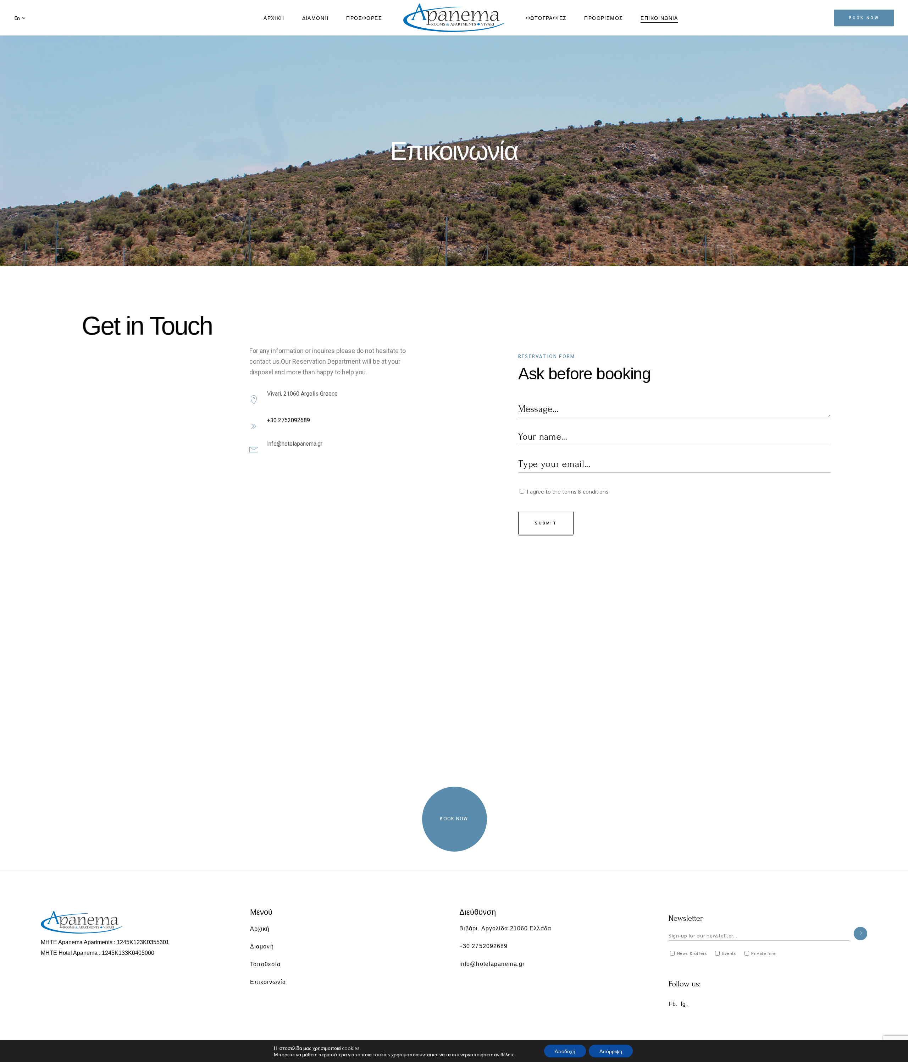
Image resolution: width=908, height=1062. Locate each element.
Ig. (684, 1004)
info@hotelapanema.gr (294, 443)
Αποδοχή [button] (565, 1051)
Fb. (673, 1004)
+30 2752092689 (288, 420)
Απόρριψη (610, 1051)
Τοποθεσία (265, 964)
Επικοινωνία (268, 981)
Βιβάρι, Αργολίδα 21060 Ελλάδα (505, 928)
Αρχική (260, 928)
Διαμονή (262, 946)
